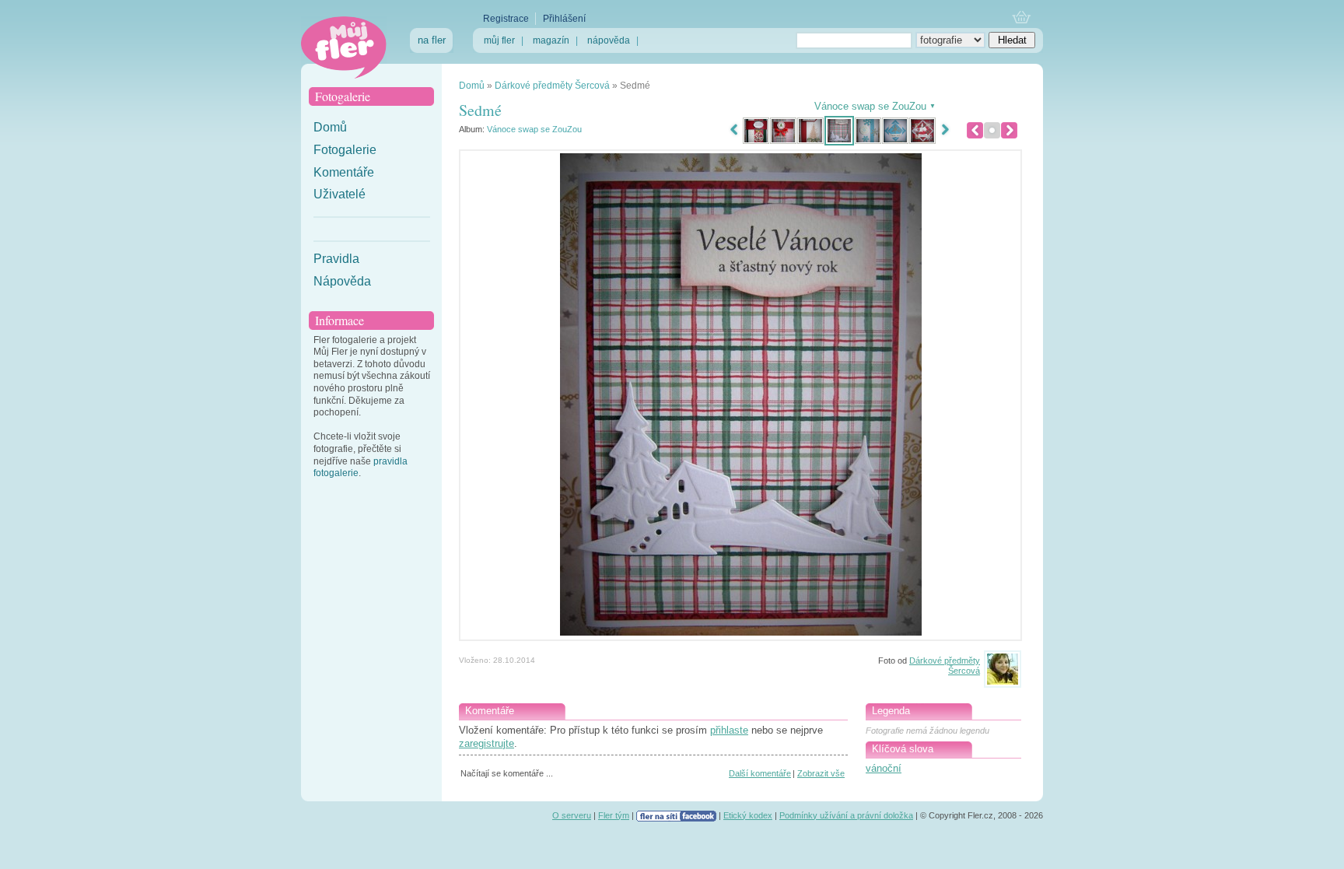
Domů (330, 127)
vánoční (883, 768)
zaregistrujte (486, 743)
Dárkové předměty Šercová (552, 85)
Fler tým (613, 815)
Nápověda (342, 281)
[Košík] (1021, 18)
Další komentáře (760, 773)
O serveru (571, 815)
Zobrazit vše (821, 773)
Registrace (506, 18)
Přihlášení (564, 18)
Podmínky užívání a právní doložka (846, 815)
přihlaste (729, 730)
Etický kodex (747, 815)
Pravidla (336, 258)
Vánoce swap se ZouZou (534, 129)
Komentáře (343, 172)
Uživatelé (339, 194)
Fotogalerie (344, 149)
